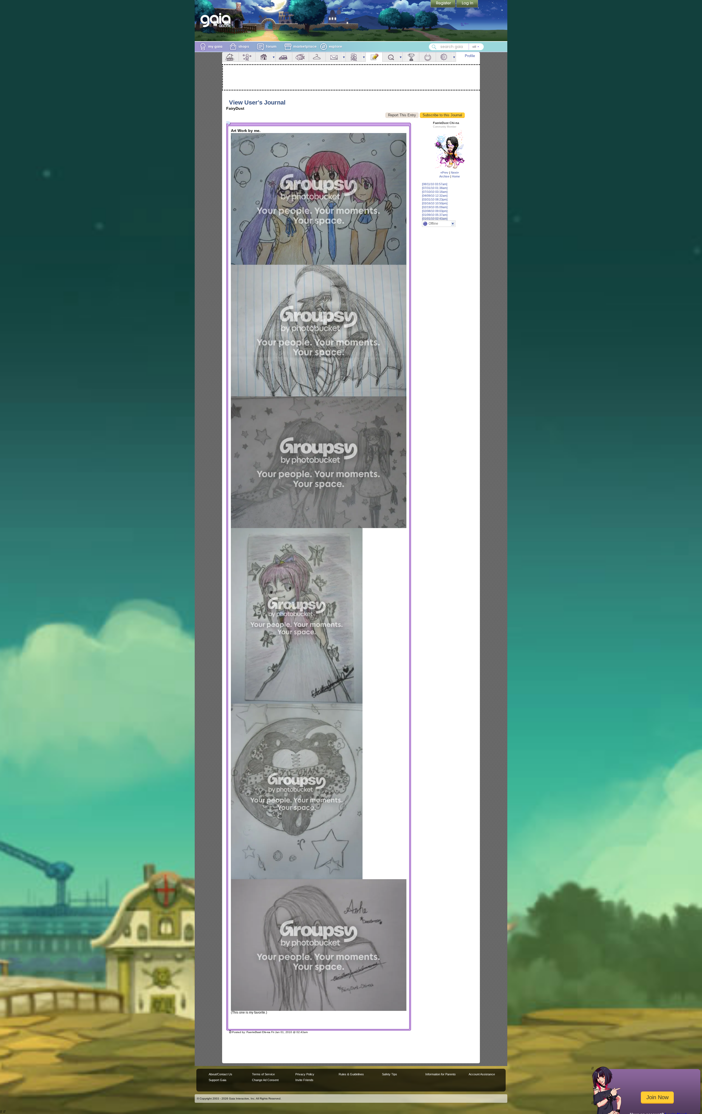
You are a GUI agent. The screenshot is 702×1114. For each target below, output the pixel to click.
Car (284, 56)
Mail (334, 56)
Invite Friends (304, 1080)
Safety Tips (389, 1074)
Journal (374, 56)
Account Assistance (482, 1074)
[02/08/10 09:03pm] (435, 211)
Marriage (427, 56)
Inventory (317, 56)
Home (456, 176)
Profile (470, 56)
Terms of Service (263, 1074)
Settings (444, 56)
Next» (455, 172)
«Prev (444, 172)
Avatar (247, 56)
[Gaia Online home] (216, 20)
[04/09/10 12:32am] (435, 195)
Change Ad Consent (265, 1080)
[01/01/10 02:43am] (435, 218)
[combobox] (456, 46)
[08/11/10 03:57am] (434, 184)
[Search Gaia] (434, 47)
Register (443, 4)
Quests (391, 56)
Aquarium (300, 56)
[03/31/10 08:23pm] (435, 199)
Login (467, 4)
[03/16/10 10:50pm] (435, 203)
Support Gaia (217, 1080)
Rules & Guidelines (351, 1074)
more (273, 56)
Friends (354, 56)
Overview (230, 56)
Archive (444, 176)
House (264, 56)
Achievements (411, 56)
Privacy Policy (304, 1074)
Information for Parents (440, 1074)
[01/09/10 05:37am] (435, 214)
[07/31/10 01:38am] (435, 188)
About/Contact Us (220, 1074)
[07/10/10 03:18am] (435, 191)
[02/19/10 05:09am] (435, 207)
